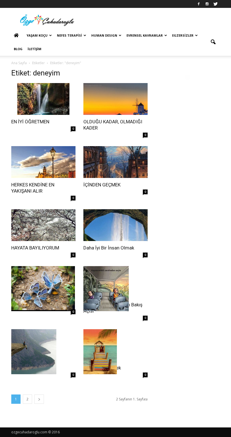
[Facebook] (198, 4)
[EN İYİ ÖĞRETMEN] (43, 99)
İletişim (34, 49)
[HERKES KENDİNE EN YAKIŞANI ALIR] (43, 162)
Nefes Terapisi (69, 35)
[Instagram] (207, 4)
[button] (213, 42)
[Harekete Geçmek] (115, 351)
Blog (18, 49)
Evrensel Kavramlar (144, 35)
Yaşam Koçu (37, 35)
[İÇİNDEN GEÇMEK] (115, 162)
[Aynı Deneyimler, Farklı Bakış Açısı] (115, 288)
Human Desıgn (104, 35)
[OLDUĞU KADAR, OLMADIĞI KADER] (115, 99)
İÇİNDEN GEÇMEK (102, 185)
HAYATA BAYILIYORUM (35, 248)
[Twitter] (215, 4)
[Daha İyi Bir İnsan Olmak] (115, 225)
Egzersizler (183, 35)
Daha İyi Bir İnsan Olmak (108, 248)
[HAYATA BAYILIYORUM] (43, 225)
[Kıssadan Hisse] (43, 288)
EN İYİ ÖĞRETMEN (30, 121)
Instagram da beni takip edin (191, 87)
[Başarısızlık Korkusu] (43, 351)
